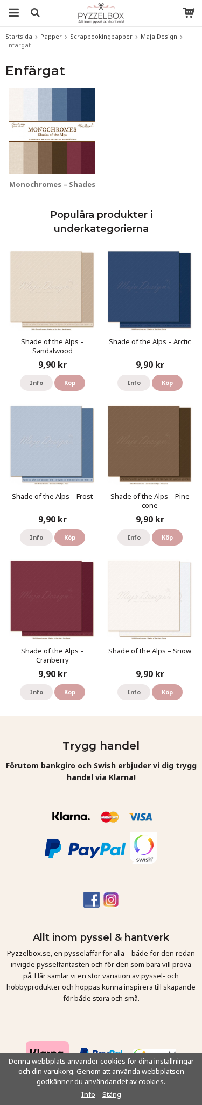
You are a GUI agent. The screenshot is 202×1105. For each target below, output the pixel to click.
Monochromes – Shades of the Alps (73, 184)
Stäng (111, 1094)
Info (36, 383)
